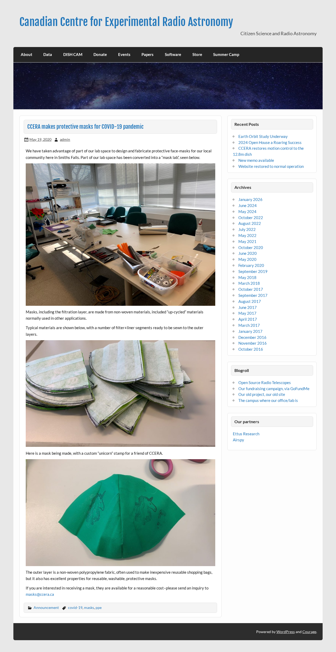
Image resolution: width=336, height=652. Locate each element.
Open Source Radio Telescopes (264, 382)
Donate (100, 54)
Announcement (46, 607)
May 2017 (247, 313)
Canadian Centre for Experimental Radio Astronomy (126, 22)
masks (89, 607)
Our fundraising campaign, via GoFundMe (273, 388)
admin (65, 139)
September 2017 (252, 295)
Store (197, 54)
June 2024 (247, 205)
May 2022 (247, 235)
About (26, 54)
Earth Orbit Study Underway (263, 136)
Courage (309, 631)
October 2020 (250, 247)
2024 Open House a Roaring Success (270, 142)
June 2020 (247, 253)
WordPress (285, 631)
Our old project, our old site (261, 394)
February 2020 (251, 265)
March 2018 (249, 283)
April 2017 (247, 319)
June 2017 (247, 307)
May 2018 (247, 277)
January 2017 (250, 331)
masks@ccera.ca (40, 594)
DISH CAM (72, 54)
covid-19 (75, 607)
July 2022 (247, 229)
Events (124, 54)
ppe (99, 607)
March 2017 (249, 325)
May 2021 (247, 241)
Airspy (238, 439)
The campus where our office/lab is (268, 400)
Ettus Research (246, 433)
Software (173, 54)
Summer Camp (226, 54)
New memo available (256, 160)
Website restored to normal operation (271, 166)
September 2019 (252, 271)
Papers (147, 54)
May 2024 (247, 211)
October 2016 (250, 349)
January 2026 (250, 199)
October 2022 (250, 217)
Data (47, 54)
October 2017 (250, 289)
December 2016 (252, 337)
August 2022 (249, 223)
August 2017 (249, 301)
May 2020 (247, 259)
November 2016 (252, 343)
